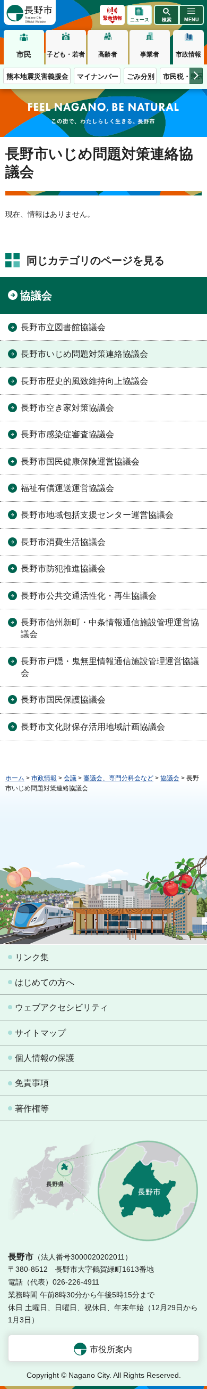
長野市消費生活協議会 (63, 541)
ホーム (14, 778)
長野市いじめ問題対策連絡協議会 (84, 353)
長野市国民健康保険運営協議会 (80, 461)
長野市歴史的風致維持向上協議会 (84, 381)
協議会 (36, 295)
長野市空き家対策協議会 (67, 407)
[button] (166, 15)
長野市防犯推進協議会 (63, 568)
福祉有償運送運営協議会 (67, 488)
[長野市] (30, 12)
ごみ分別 (140, 76)
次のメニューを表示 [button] (196, 76)
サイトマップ (40, 1032)
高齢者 (107, 54)
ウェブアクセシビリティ (61, 1007)
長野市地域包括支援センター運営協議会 (97, 514)
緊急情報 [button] (112, 18)
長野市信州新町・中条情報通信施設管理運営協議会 (110, 628)
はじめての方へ (44, 982)
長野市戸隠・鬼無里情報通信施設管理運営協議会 (110, 667)
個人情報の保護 (44, 1058)
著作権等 (32, 1108)
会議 (70, 778)
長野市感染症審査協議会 (67, 434)
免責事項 (32, 1083)
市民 (23, 54)
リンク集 (32, 957)
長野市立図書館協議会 (63, 327)
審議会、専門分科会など (118, 778)
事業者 (149, 54)
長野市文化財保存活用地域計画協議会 (93, 726)
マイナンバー (97, 76)
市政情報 (188, 54)
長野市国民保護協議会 (63, 699)
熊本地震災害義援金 (37, 76)
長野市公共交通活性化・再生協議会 (89, 595)
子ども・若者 (66, 54)
